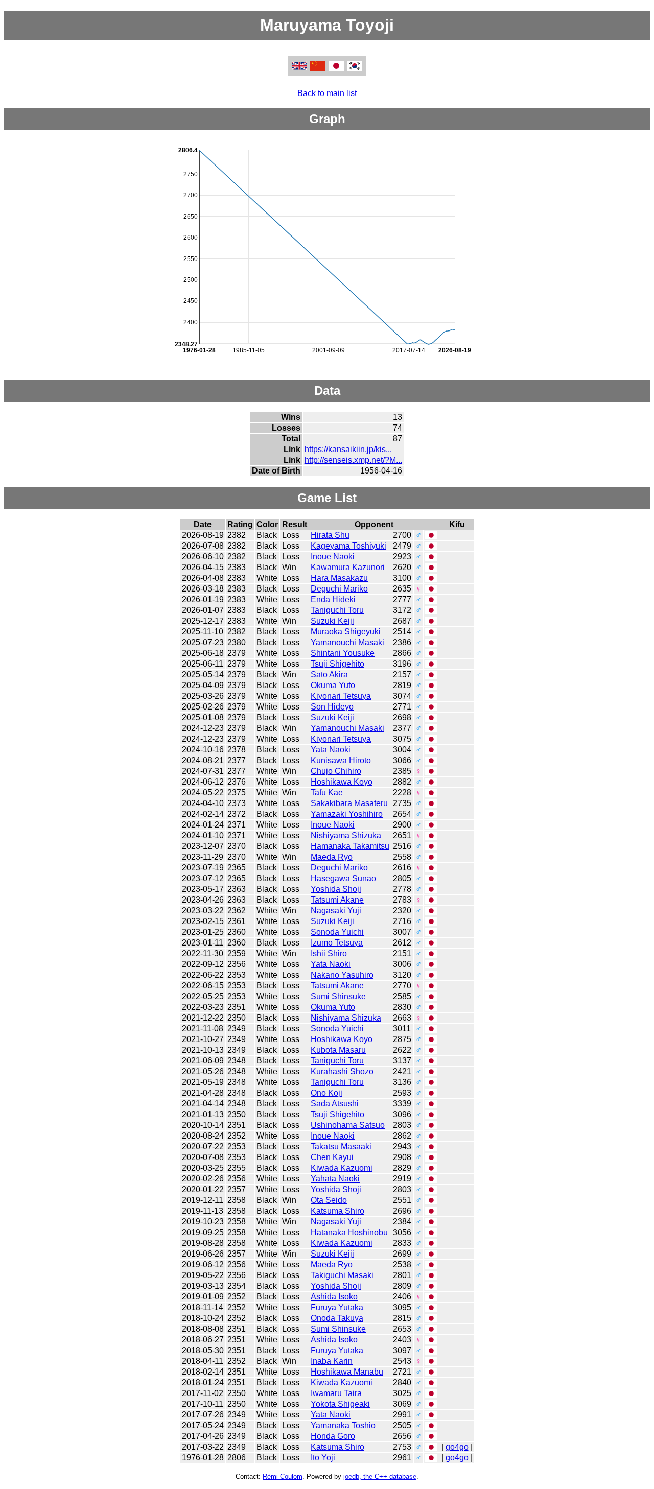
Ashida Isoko (334, 1296)
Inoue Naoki (333, 556)
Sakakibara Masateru (349, 803)
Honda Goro (333, 1436)
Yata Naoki (331, 749)
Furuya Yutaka (337, 1307)
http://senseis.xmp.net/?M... (353, 460)
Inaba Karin (332, 1361)
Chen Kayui (332, 1157)
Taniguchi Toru (337, 610)
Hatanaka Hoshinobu (349, 1232)
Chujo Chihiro (336, 771)
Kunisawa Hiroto (341, 760)
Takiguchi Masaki (342, 1275)
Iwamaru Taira (336, 1393)
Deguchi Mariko (339, 588)
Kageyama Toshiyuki (348, 545)
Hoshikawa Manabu (347, 1371)
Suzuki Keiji (332, 621)
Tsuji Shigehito (337, 663)
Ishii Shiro (329, 953)
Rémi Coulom (282, 1476)
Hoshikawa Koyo (341, 781)
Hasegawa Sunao (343, 878)
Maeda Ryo (332, 857)
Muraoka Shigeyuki (346, 631)
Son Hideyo (332, 706)
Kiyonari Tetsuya (341, 696)
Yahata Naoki (335, 1178)
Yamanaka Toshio (343, 1425)
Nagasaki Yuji (336, 910)
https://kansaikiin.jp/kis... (348, 449)
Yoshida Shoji (336, 889)
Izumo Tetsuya (337, 942)
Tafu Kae (327, 792)
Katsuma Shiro (337, 1211)
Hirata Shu (330, 535)
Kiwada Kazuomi (341, 1168)
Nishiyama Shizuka (346, 835)
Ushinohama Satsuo (348, 1125)
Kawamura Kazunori (348, 567)
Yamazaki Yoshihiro (347, 814)
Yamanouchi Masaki (347, 642)
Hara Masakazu (339, 578)
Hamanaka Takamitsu (350, 846)
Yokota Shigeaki (340, 1404)
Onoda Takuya (337, 1318)
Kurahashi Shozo (342, 1071)
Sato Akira (329, 674)
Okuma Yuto (333, 685)
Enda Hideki (333, 599)
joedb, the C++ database (379, 1476)
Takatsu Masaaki (341, 1146)
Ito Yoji (323, 1457)
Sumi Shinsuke (338, 996)
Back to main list (327, 93)
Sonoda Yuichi (337, 932)
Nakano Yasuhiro (342, 975)
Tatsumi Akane (337, 899)
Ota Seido (329, 1200)
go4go (457, 1447)
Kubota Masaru (338, 1050)
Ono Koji (326, 1093)
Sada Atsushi (335, 1103)
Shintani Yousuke (343, 653)
